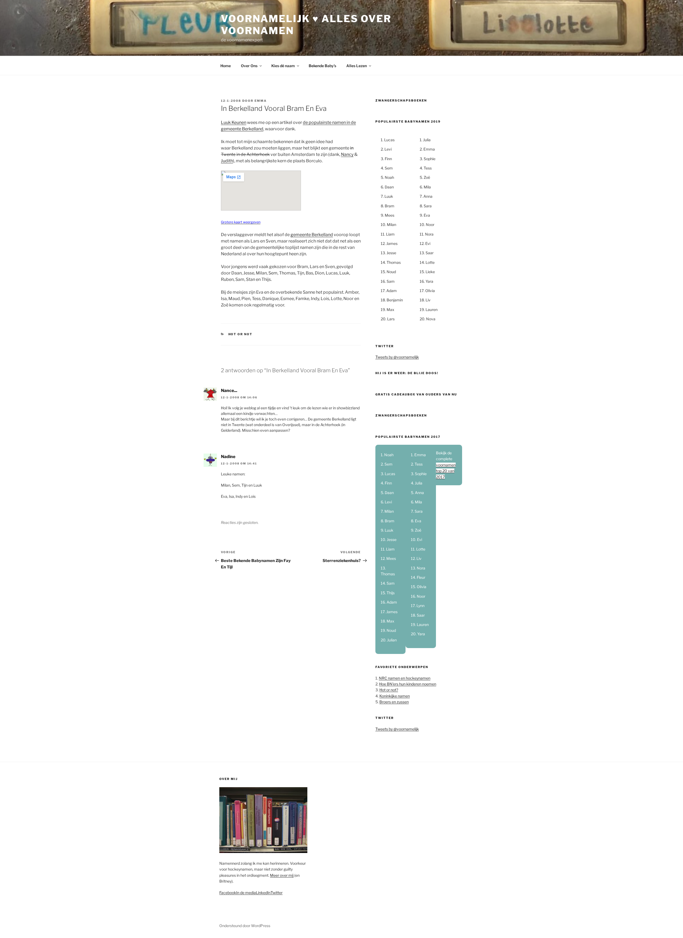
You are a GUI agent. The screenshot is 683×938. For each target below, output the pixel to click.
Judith (227, 160)
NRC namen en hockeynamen (404, 678)
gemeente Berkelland (312, 234)
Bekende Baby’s (322, 65)
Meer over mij (281, 875)
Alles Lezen (356, 65)
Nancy (347, 154)
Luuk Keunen (233, 122)
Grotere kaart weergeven (240, 222)
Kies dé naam (283, 65)
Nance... (229, 390)
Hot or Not (240, 334)
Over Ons (249, 65)
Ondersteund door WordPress (244, 925)
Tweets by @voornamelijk (397, 357)
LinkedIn (263, 892)
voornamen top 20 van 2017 (446, 471)
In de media (246, 892)
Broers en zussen (394, 702)
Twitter (277, 892)
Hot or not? (388, 690)
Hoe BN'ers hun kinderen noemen (407, 684)
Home (225, 65)
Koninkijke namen (394, 696)
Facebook (227, 892)
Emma (261, 101)
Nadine (228, 456)
